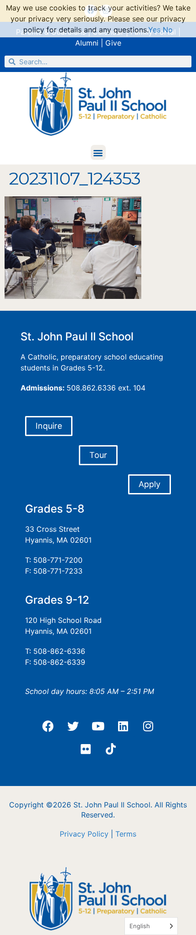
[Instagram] (148, 726)
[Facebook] (47, 726)
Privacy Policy (84, 833)
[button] (98, 152)
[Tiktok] (110, 749)
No (168, 29)
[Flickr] (85, 749)
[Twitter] (73, 726)
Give (113, 42)
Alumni (86, 42)
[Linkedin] (123, 726)
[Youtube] (98, 726)
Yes (154, 29)
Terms (125, 833)
